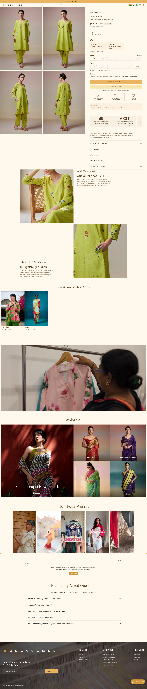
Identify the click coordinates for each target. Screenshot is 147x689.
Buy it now (116, 87)
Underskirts (95, 5)
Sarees (51, 5)
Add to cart (115, 82)
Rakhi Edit (59, 5)
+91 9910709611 (108, 665)
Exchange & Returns (109, 654)
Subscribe (51, 671)
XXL (137, 67)
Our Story (82, 654)
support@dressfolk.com (110, 662)
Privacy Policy (83, 660)
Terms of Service (108, 660)
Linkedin (136, 660)
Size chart (139, 55)
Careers (81, 657)
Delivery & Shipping (109, 657)
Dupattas (87, 5)
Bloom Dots (5, 327)
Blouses (66, 5)
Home (91, 12)
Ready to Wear (77, 5)
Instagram (137, 654)
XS (94, 59)
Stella (27, 327)
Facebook (137, 657)
